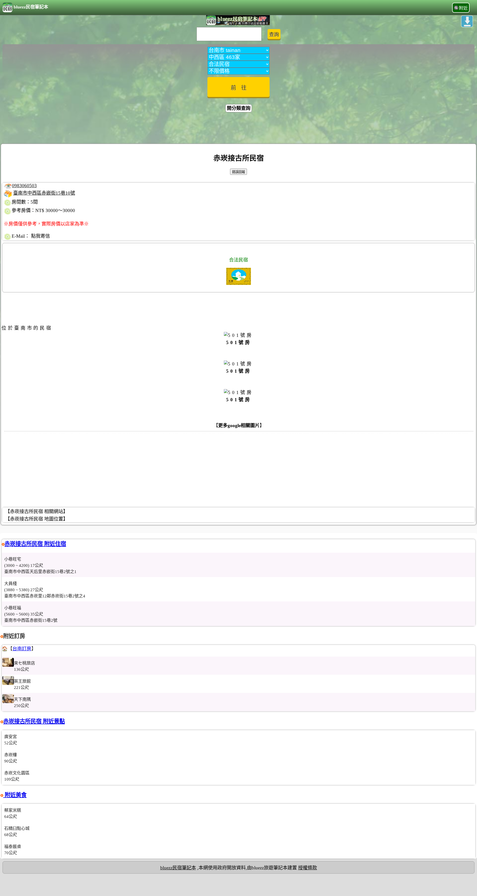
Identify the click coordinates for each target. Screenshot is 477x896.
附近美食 (15, 795)
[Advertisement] (238, 128)
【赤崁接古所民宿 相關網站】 (36, 511)
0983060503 (24, 185)
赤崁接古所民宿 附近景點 (34, 721)
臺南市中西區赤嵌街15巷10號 (44, 193)
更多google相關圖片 (239, 425)
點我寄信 (40, 236)
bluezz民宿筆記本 (31, 6)
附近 (463, 8)
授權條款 (307, 867)
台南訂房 (21, 648)
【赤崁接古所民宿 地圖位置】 (36, 519)
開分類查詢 (238, 108)
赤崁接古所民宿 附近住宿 (35, 544)
